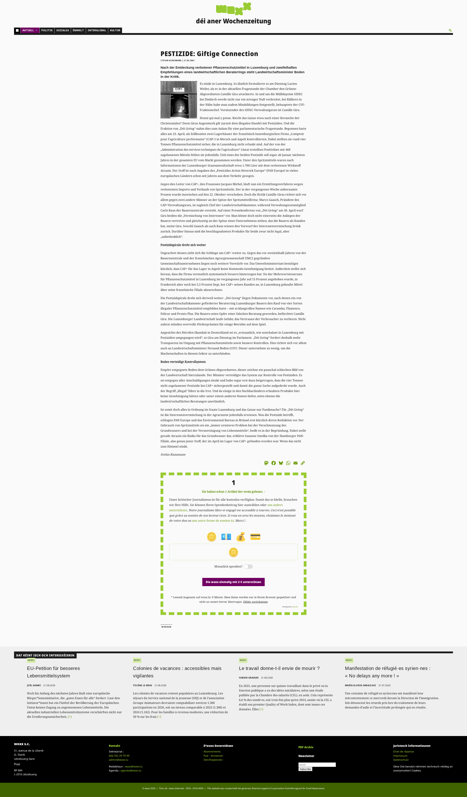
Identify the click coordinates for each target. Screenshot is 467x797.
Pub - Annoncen (213, 755)
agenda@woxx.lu (131, 770)
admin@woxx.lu (118, 759)
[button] (450, 30)
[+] (70, 717)
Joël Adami (34, 685)
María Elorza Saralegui (360, 685)
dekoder (295, 607)
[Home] (17, 30)
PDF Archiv (305, 747)
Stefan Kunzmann (171, 60)
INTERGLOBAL (97, 30)
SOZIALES (62, 30)
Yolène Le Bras (142, 685)
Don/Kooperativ (213, 759)
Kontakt (114, 746)
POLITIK (47, 30)
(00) (119, 755)
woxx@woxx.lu (133, 766)
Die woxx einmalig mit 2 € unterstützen (233, 582)
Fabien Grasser (248, 677)
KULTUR (115, 30)
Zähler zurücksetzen (255, 601)
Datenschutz (401, 759)
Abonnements (212, 751)
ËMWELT (78, 30)
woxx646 (166, 627)
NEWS (31, 660)
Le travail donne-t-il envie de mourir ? (279, 668)
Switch (245, 567)
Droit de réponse (403, 751)
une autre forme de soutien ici (213, 521)
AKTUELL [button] (28, 30)
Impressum (400, 755)
